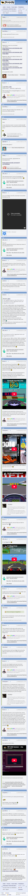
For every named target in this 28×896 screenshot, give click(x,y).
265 (3, 707)
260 (3, 605)
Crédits (9, 894)
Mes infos (8, 185)
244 (3, 104)
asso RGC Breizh (13, 182)
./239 (10, 87)
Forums (8, 883)
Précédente (21, 7)
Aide (3, 893)
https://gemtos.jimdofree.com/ (14, 26)
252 (3, 278)
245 (3, 117)
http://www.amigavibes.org (18, 147)
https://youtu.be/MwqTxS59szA (10, 871)
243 (3, 80)
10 (21, 11)
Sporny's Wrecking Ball (17, 786)
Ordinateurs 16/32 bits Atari (9, 885)
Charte (7, 893)
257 (3, 517)
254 (3, 328)
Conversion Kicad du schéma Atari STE (13, 782)
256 (3, 428)
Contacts (4, 894)
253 (3, 292)
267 (3, 790)
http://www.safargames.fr (13, 136)
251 (3, 258)
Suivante (20, 13)
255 (3, 359)
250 (3, 238)
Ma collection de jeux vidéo (18, 185)
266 (3, 738)
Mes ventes (9, 187)
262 (3, 645)
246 (3, 139)
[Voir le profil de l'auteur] (8, 42)
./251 (8, 298)
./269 (9, 853)
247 (3, 153)
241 (3, 29)
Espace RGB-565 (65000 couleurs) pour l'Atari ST (13, 783)
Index (4, 883)
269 (3, 827)
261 (3, 623)
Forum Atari (14, 883)
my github (4, 787)
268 (3, 808)
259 (3, 586)
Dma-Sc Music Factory (13, 75)
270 (3, 847)
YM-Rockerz (22, 75)
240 (3, 15)
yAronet (24, 893)
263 (3, 659)
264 (3, 679)
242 (3, 40)
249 (3, 190)
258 (3, 537)
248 (3, 171)
